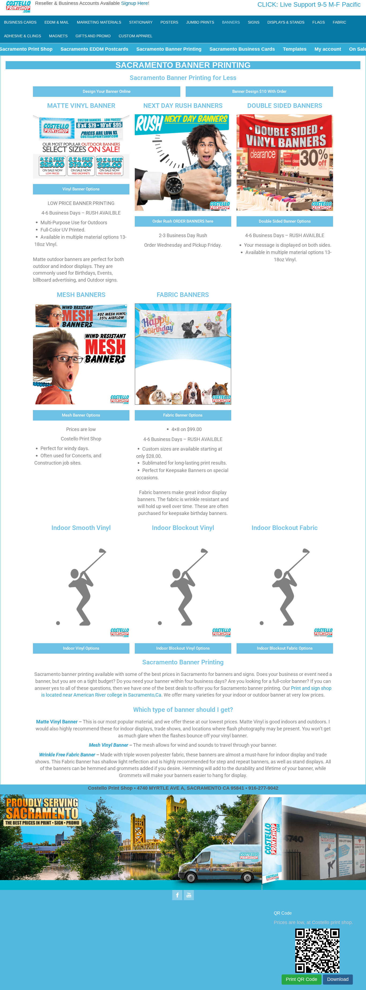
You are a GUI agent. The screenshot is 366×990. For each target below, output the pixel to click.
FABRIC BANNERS (183, 295)
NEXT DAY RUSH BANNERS (183, 105)
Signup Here (134, 3)
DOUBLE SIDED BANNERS (284, 105)
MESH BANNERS (81, 295)
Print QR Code (301, 979)
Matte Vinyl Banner (57, 721)
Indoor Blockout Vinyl (183, 528)
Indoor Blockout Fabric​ (285, 528)
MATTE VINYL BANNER (81, 105)
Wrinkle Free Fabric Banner (67, 754)
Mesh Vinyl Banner (108, 745)
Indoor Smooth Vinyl (81, 528)
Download (338, 979)
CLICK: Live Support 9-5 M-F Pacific (309, 4)
